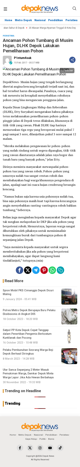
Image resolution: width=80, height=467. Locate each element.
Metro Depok (23, 20)
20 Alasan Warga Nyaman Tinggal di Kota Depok (52, 28)
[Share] (72, 60)
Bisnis (51, 439)
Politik (42, 439)
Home (8, 20)
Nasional (40, 20)
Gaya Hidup (31, 439)
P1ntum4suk (22, 58)
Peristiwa (71, 20)
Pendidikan (55, 20)
